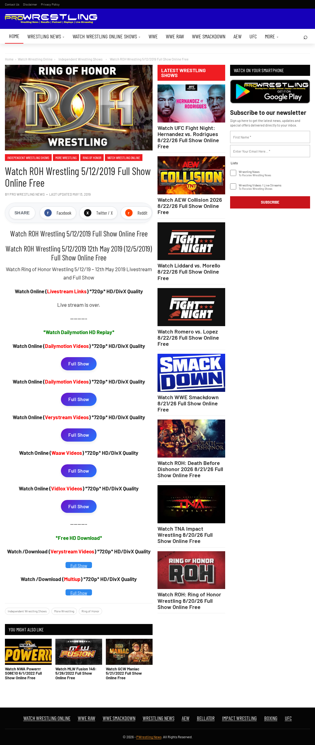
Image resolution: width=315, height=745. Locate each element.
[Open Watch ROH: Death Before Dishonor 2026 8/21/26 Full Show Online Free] (191, 438)
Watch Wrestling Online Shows (107, 36)
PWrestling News (148, 737)
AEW (237, 36)
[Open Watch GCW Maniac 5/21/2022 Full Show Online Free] (129, 652)
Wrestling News (46, 36)
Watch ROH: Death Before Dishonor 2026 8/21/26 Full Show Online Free (190, 468)
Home (14, 36)
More (272, 36)
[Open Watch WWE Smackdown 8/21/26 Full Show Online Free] (191, 373)
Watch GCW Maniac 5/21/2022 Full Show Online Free (124, 673)
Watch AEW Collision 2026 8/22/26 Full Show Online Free (190, 205)
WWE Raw (175, 36)
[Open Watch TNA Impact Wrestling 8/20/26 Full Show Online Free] (191, 504)
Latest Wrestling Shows (183, 73)
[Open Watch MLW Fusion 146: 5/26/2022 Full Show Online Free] (78, 652)
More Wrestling (66, 157)
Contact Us (12, 4)
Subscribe (270, 202)
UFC (253, 36)
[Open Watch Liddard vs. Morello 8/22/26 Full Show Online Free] (191, 241)
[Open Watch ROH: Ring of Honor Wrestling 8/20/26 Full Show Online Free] (191, 570)
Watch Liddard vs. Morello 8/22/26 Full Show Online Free (189, 271)
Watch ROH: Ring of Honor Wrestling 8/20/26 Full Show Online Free (189, 600)
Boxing (270, 718)
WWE (153, 36)
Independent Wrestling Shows (28, 157)
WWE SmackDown (208, 36)
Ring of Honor (92, 157)
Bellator (206, 718)
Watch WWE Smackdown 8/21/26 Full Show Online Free (188, 403)
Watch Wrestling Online (35, 59)
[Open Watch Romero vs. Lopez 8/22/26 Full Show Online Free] (191, 307)
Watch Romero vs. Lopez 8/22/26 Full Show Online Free (188, 337)
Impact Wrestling (239, 718)
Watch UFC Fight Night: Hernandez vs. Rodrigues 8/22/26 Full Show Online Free (188, 137)
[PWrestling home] (51, 19)
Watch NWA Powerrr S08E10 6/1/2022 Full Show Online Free (23, 673)
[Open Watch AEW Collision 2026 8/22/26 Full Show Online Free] (191, 175)
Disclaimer (30, 4)
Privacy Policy (50, 4)
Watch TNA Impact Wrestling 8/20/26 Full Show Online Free (185, 534)
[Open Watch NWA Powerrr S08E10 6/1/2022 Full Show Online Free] (28, 652)
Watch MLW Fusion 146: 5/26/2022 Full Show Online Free (76, 673)
